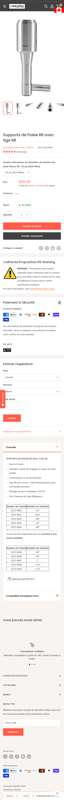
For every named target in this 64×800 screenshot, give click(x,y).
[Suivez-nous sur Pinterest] (17, 756)
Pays (5, 370)
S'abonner (13, 732)
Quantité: (7, 214)
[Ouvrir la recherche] (46, 6)
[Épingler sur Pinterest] (47, 248)
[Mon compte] (52, 6)
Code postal (9, 399)
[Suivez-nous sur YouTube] (23, 756)
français (9, 796)
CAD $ (26, 796)
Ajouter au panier (32, 226)
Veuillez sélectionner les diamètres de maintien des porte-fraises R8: (29, 164)
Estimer (12, 418)
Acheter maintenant (32, 236)
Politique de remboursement (17, 431)
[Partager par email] (59, 248)
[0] (58, 6)
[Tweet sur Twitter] (53, 248)
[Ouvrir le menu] (4, 6)
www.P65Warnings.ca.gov (42, 288)
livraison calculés (35, 185)
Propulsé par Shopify (12, 790)
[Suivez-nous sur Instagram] (11, 756)
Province (7, 385)
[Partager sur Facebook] (41, 248)
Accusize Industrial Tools (18, 147)
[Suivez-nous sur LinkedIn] (29, 756)
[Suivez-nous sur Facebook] (5, 756)
